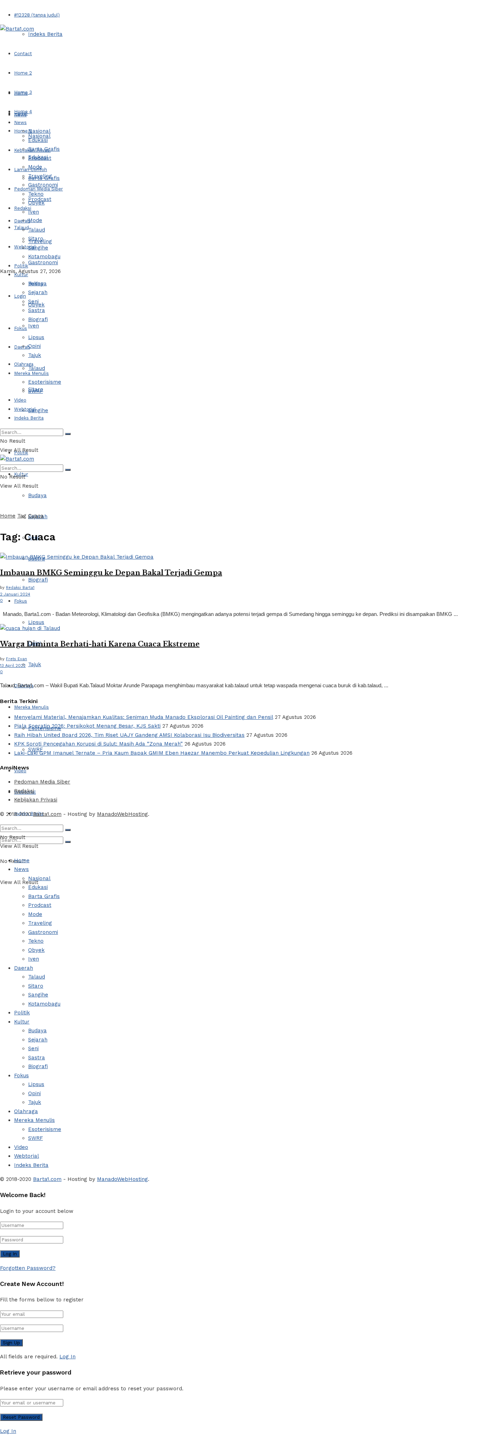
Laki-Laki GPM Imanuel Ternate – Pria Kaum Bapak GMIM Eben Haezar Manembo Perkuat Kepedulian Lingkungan (162, 753)
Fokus (20, 601)
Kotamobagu (44, 256)
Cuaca (36, 516)
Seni (33, 301)
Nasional (39, 131)
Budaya (37, 495)
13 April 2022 (13, 665)
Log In (67, 1356)
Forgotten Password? (28, 1268)
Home (21, 93)
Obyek (36, 203)
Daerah (22, 220)
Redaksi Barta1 (20, 587)
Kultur (21, 274)
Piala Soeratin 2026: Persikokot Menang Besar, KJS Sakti (87, 726)
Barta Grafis (44, 149)
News (20, 122)
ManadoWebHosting (122, 814)
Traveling (40, 176)
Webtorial (25, 246)
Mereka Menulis (31, 707)
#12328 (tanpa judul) (37, 15)
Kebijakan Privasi (35, 800)
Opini (34, 346)
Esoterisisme (44, 382)
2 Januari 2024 (15, 594)
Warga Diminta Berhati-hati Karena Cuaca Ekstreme (100, 644)
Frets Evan (16, 659)
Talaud (21, 227)
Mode (35, 220)
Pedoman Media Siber (42, 782)
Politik (21, 265)
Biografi (38, 580)
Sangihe (38, 410)
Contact (23, 53)
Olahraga (23, 364)
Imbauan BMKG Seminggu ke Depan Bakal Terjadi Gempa (111, 572)
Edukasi (38, 140)
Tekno (36, 194)
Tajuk (34, 664)
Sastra (36, 310)
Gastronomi (43, 262)
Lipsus (36, 622)
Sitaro (35, 238)
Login (20, 296)
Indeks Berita (45, 34)
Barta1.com (47, 814)
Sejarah (37, 292)
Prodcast (39, 158)
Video (20, 400)
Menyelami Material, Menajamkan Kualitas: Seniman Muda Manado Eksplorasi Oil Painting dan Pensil (143, 717)
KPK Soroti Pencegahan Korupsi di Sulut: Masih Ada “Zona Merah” (98, 744)
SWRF (35, 391)
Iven (33, 326)
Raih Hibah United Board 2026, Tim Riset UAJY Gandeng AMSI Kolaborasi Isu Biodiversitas (129, 735)
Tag (21, 516)
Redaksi (24, 791)
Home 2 (23, 73)
